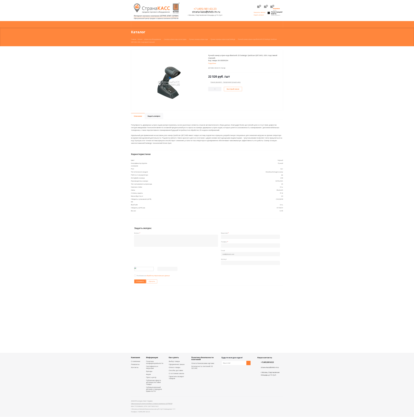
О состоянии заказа (176, 373)
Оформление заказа (176, 364)
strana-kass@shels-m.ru (206, 12)
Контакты (134, 367)
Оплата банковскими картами (202, 363)
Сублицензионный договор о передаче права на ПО (154, 389)
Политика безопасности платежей (202, 358)
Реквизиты (135, 364)
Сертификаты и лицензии (152, 367)
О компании (135, 361)
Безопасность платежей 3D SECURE (202, 367)
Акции (148, 374)
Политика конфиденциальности (154, 362)
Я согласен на (153, 276)
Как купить (174, 357)
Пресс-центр (151, 377)
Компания (135, 357)
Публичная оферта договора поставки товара (153, 382)
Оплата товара (174, 367)
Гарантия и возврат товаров (176, 377)
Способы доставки (176, 370)
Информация (152, 357)
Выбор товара (174, 361)
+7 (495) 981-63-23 (205, 9)
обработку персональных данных (158, 276)
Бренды (149, 371)
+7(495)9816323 (267, 362)
